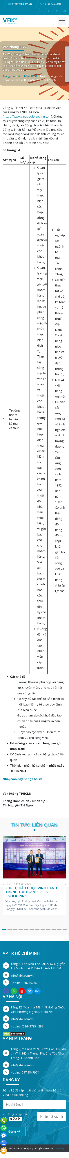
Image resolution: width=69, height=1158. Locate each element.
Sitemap (60, 1148)
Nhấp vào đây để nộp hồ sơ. (23, 779)
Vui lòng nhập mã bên (15, 1116)
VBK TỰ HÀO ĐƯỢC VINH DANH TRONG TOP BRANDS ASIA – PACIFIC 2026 (31, 892)
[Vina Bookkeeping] (10, 21)
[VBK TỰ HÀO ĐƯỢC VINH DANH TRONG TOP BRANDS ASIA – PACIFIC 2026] (34, 857)
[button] (4, 929)
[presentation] (65, 883)
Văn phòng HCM (27, 76)
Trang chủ (9, 76)
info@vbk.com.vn (22, 976)
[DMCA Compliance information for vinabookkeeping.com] (14, 1034)
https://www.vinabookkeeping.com (27, 116)
